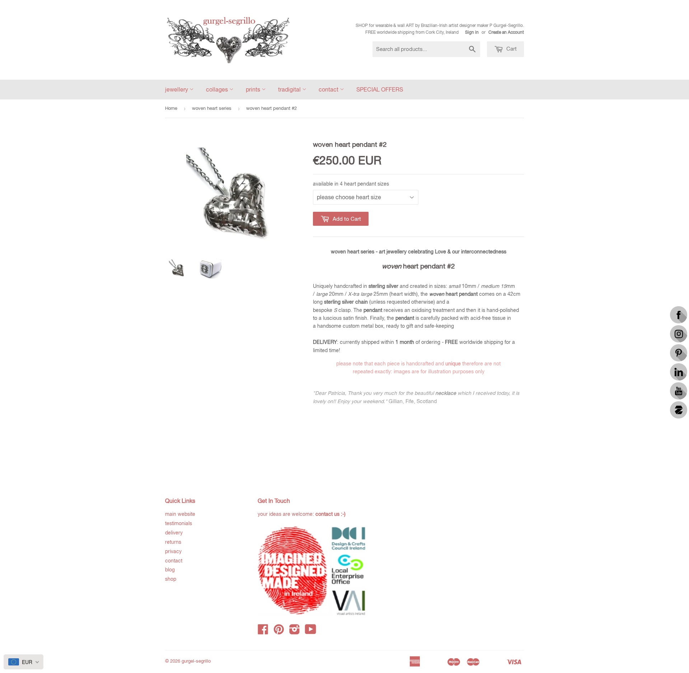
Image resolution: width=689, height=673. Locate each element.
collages (217, 89)
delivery (174, 533)
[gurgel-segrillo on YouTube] (310, 632)
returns (173, 542)
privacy (173, 551)
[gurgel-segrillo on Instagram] (294, 632)
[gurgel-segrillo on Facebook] (263, 632)
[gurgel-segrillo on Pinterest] (278, 632)
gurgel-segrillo (196, 661)
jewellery (177, 89)
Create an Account (506, 32)
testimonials (178, 523)
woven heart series (211, 108)
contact (329, 89)
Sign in (472, 32)
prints (254, 89)
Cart (511, 49)
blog (170, 569)
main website (180, 514)
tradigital (290, 89)
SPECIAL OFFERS (379, 89)
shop (170, 579)
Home (171, 108)
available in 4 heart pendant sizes (351, 184)
